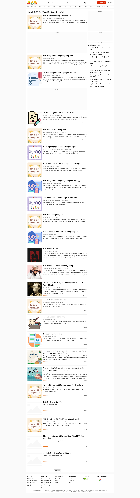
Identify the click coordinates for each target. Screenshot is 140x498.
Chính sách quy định (46, 478)
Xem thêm (57, 470)
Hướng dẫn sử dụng (32, 480)
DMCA (42, 487)
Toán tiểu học (72, 482)
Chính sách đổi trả (45, 485)
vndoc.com (36, 2)
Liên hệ (29, 485)
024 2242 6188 (95, 490)
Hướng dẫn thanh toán (46, 484)
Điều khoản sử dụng (46, 480)
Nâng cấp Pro (101, 2)
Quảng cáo (30, 484)
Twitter (56, 482)
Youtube (57, 480)
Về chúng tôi (30, 478)
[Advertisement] (57, 43)
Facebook (57, 478)
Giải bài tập (71, 480)
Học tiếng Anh (72, 478)
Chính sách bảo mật (46, 482)
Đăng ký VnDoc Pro (31, 482)
